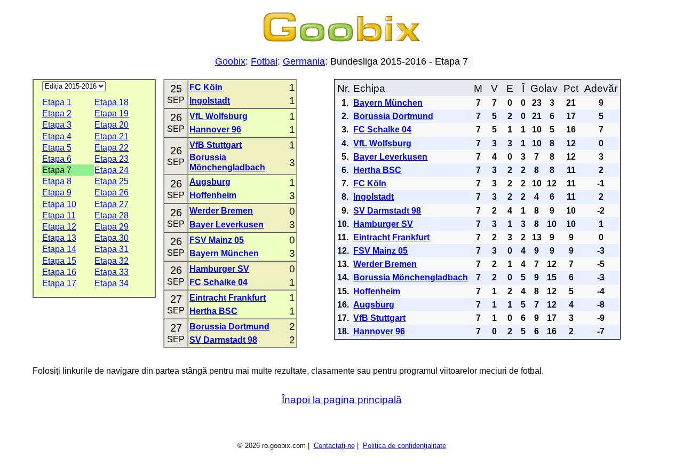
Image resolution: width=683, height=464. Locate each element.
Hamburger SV (219, 268)
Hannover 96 (215, 129)
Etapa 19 (111, 113)
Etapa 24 (111, 170)
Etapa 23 (111, 158)
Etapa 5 (57, 147)
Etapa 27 (111, 204)
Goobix (230, 61)
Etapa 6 (57, 158)
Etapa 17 (59, 283)
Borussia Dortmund (229, 326)
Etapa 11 (59, 215)
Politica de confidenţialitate (404, 446)
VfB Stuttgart (215, 145)
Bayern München (224, 253)
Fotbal (264, 61)
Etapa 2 (57, 113)
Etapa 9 (57, 192)
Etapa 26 (111, 192)
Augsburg (210, 181)
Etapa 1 (57, 102)
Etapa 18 (111, 102)
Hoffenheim (212, 195)
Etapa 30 (111, 237)
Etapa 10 (59, 204)
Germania (304, 61)
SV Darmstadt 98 (223, 339)
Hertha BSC (213, 311)
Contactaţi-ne (334, 446)
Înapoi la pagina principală (342, 399)
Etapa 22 (111, 147)
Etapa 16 (59, 272)
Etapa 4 (57, 136)
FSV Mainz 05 (216, 240)
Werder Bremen (221, 210)
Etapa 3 (57, 124)
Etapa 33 (111, 272)
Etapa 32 (111, 260)
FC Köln (206, 87)
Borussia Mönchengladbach (410, 277)
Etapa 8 (57, 181)
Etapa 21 (111, 136)
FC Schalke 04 (218, 282)
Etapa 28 (111, 215)
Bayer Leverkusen (226, 224)
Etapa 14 (59, 249)
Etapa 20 (111, 124)
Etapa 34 (111, 283)
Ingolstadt (209, 100)
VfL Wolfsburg (218, 116)
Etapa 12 (59, 226)
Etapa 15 (59, 260)
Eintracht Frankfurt (227, 297)
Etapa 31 (111, 249)
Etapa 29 (111, 226)
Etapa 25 (111, 181)
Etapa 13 (59, 237)
